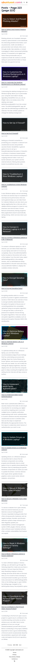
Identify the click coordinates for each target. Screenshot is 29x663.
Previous (10, 645)
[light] (21, 2)
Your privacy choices (14, 657)
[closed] (27, 2)
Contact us (14, 659)
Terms (14, 652)
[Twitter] (14, 661)
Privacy (14, 654)
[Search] (24, 2)
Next (20, 645)
